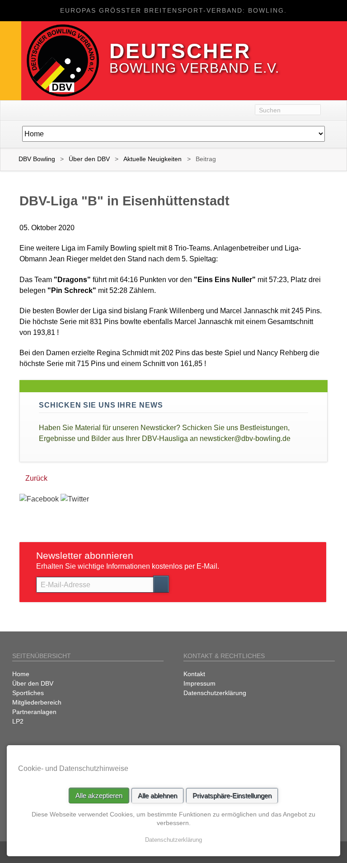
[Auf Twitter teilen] (75, 499)
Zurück (36, 478)
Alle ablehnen (157, 795)
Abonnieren (161, 584)
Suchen (334, 110)
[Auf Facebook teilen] (39, 499)
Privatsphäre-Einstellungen (232, 795)
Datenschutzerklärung (173, 839)
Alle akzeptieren (98, 795)
